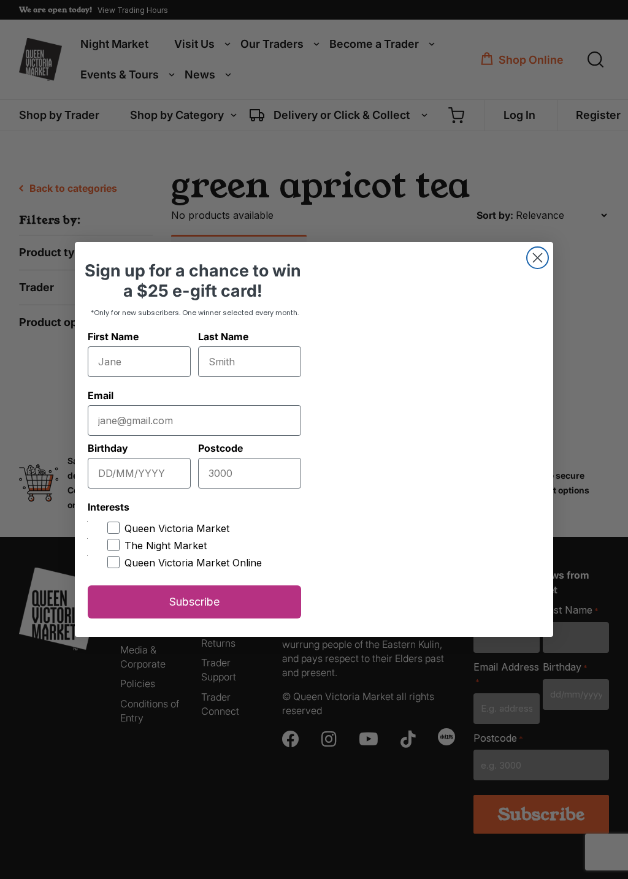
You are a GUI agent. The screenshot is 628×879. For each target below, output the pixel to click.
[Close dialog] (537, 257)
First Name (113, 336)
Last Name (223, 336)
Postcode (220, 448)
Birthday (108, 448)
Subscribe (194, 601)
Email (100, 395)
